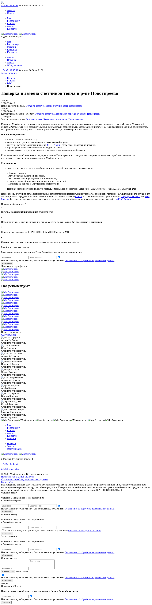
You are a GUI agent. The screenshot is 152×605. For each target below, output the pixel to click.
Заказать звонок (9, 73)
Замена (10, 62)
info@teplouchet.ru (10, 469)
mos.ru (78, 196)
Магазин (11, 47)
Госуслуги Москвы (130, 196)
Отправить (7, 263)
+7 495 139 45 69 (9, 5)
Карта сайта (7, 482)
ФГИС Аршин (53, 145)
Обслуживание (14, 65)
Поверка (11, 60)
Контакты (12, 29)
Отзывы (11, 10)
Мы (9, 18)
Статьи (10, 13)
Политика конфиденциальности (17, 476)
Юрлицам (12, 49)
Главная (11, 78)
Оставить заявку (54, 106)
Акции (10, 26)
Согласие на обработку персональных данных (24, 479)
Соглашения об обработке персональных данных (89, 260)
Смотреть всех (8, 335)
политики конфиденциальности (84, 530)
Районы (11, 23)
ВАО (9, 83)
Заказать (6, 602)
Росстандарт (13, 21)
